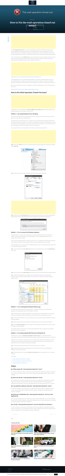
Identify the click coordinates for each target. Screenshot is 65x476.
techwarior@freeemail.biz (46, 469)
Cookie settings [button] (50, 474)
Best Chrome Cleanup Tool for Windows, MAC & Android (27, 89)
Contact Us (9, 471)
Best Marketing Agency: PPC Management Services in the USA (22, 455)
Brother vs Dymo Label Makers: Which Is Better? (45, 455)
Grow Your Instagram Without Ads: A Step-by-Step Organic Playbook (45, 430)
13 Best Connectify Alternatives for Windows (21, 359)
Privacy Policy (10, 469)
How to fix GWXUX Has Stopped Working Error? (22, 360)
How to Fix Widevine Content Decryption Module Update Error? (28, 76)
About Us (9, 470)
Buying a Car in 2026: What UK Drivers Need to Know (45, 443)
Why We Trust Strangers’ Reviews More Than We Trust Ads (22, 430)
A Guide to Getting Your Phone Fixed (19, 362)
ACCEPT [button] (56, 474)
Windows (30, 29)
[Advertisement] (33, 42)
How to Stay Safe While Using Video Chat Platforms (22, 443)
